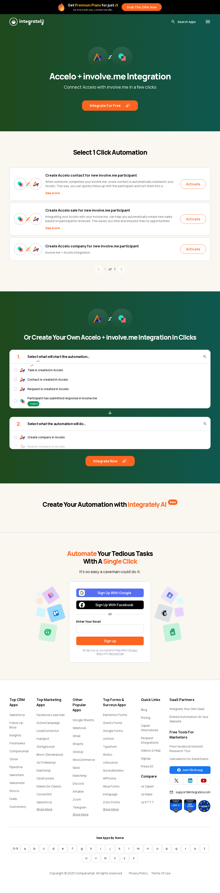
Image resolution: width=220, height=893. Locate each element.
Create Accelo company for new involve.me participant (92, 246)
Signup (146, 758)
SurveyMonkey (113, 770)
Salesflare (16, 775)
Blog (144, 710)
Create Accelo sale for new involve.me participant (87, 210)
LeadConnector (48, 731)
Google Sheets (83, 720)
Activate (193, 184)
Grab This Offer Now (142, 7)
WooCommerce (84, 760)
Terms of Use (116, 653)
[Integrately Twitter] (176, 780)
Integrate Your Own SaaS (187, 709)
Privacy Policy (138, 873)
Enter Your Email (88, 621)
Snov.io (14, 791)
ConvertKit (44, 794)
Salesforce (17, 715)
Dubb (13, 799)
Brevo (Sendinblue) (50, 754)
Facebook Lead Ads (51, 715)
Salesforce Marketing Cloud (48, 804)
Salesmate (17, 783)
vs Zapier (147, 786)
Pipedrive (16, 767)
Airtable (78, 791)
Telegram (79, 807)
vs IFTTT (147, 802)
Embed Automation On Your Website (189, 719)
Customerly (17, 807)
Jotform (108, 739)
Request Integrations (150, 740)
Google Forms (113, 731)
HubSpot (43, 739)
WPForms (109, 778)
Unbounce (110, 762)
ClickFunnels (45, 778)
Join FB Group (192, 770)
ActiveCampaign (48, 723)
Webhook (79, 728)
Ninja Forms (111, 786)
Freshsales (17, 743)
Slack (76, 768)
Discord (78, 783)
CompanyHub (19, 751)
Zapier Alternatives (149, 727)
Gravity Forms (112, 723)
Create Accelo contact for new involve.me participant (91, 175)
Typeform (110, 747)
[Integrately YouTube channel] (203, 780)
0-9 (15, 848)
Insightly (15, 735)
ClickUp (78, 752)
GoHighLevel (46, 747)
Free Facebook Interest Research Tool (186, 748)
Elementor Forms (115, 715)
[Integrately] (26, 22)
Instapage (110, 794)
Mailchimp (44, 770)
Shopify (78, 744)
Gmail (76, 736)
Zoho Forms (111, 802)
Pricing (145, 718)
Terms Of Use (161, 873)
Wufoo (107, 754)
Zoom (77, 799)
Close (13, 759)
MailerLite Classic (49, 786)
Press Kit (147, 766)
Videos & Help (151, 750)
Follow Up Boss (16, 725)
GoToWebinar (46, 762)
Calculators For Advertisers (189, 759)
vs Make (147, 794)
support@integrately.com (193, 792)
